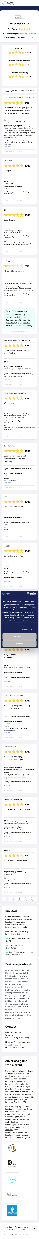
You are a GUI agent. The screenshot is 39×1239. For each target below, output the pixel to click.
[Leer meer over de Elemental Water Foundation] (12, 1210)
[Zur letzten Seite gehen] (31, 899)
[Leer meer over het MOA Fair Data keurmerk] (12, 1164)
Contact (23, 1229)
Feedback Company (22, 1234)
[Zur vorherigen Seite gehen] (13, 899)
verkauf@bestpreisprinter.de (19, 1042)
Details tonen (27, 630)
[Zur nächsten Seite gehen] (25, 899)
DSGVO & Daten (11, 1229)
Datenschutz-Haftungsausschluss (15, 1227)
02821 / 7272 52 (14, 1045)
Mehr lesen (7, 146)
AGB (4, 1231)
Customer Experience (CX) (22, 1097)
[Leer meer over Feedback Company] (12, 1179)
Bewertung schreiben (27, 33)
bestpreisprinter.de (16, 1047)
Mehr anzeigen (19, 82)
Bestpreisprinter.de (19, 23)
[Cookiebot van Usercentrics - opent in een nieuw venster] (28, 593)
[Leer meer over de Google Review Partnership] (12, 1195)
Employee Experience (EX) (15, 1102)
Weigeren (19, 643)
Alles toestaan (19, 636)
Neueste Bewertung (26, 90)
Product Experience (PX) (15, 1099)
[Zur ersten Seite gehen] (7, 899)
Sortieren (15, 90)
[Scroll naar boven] (34, 1228)
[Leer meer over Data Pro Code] (12, 1148)
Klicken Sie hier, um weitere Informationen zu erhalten (18, 1127)
